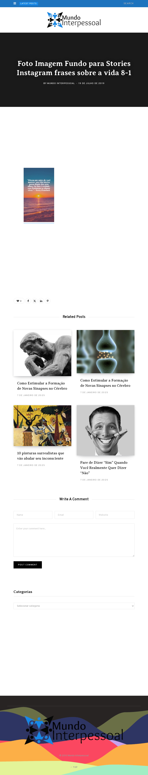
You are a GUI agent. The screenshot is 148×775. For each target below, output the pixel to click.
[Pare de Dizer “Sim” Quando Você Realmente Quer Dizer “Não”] (105, 430)
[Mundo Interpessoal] (74, 20)
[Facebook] (11, 128)
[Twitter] (11, 137)
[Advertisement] (77, 141)
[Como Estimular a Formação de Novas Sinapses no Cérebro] (42, 353)
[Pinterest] (11, 147)
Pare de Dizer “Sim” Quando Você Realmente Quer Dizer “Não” (103, 467)
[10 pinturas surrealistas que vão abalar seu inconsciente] (42, 425)
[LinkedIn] (41, 301)
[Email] (11, 156)
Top (74, 767)
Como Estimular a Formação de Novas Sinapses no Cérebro (73, 3)
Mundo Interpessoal (61, 83)
